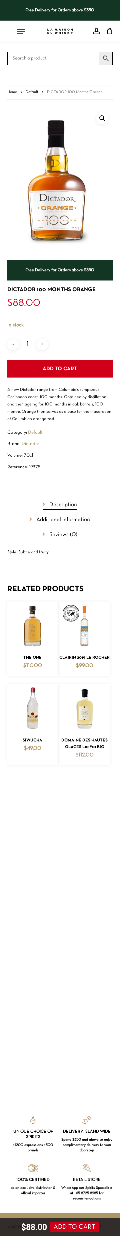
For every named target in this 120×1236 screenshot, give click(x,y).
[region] (60, 10)
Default (32, 92)
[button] (102, 118)
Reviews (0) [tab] (62, 534)
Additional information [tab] (62, 519)
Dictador (30, 444)
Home (12, 92)
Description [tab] (62, 504)
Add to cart (60, 369)
